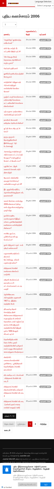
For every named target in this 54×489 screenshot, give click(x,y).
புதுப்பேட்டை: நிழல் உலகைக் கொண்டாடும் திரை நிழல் (12, 169)
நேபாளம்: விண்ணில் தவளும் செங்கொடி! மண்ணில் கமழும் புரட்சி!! (13, 181)
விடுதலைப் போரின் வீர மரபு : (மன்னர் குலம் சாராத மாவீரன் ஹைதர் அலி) (14, 404)
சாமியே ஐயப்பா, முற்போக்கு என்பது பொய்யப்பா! (11, 236)
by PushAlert (8, 487)
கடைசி (7, 430)
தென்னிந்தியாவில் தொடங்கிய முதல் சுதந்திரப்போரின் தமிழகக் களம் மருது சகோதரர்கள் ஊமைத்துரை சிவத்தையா (13, 345)
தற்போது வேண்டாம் (28, 484)
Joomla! (6, 459)
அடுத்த (43, 424)
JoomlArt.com (25, 456)
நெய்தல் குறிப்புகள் (11, 68)
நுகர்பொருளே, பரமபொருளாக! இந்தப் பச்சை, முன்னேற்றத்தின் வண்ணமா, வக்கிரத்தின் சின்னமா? (13, 222)
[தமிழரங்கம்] (13, 3)
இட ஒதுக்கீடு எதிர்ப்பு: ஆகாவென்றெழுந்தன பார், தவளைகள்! (14, 192)
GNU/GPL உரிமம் (14, 459)
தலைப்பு (7, 34)
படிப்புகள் (42, 34)
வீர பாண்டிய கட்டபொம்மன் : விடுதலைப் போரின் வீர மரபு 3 (14, 378)
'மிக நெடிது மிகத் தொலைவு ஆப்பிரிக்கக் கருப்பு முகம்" (12, 60)
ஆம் (46, 484)
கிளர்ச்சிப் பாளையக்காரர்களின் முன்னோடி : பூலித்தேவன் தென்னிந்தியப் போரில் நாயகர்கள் (13, 363)
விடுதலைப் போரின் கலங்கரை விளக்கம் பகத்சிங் (11, 271)
